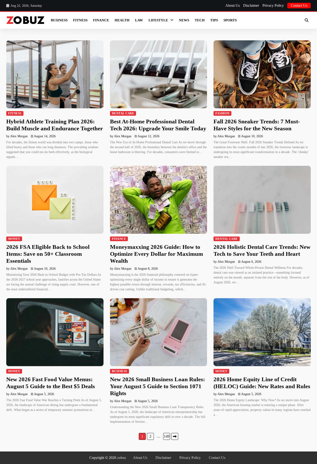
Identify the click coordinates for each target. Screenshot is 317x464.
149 (166, 436)
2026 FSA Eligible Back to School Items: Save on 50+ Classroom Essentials (48, 254)
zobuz (121, 458)
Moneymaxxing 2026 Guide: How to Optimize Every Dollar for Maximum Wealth (156, 254)
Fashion (222, 113)
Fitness (80, 20)
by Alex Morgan (17, 136)
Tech (200, 20)
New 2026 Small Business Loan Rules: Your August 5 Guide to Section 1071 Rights (157, 386)
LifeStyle (158, 20)
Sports (230, 20)
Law (139, 20)
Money (14, 238)
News (184, 20)
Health (122, 20)
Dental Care (123, 113)
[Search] (306, 20)
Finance (101, 20)
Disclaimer (251, 5)
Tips (214, 20)
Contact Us (299, 5)
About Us (232, 5)
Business (59, 20)
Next (174, 436)
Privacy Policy (273, 5)
